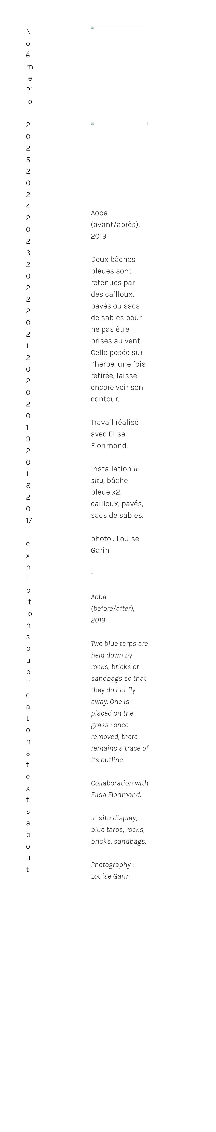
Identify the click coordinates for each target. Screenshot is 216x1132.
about (28, 846)
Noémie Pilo (29, 66)
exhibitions (29, 590)
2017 (29, 509)
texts (28, 788)
